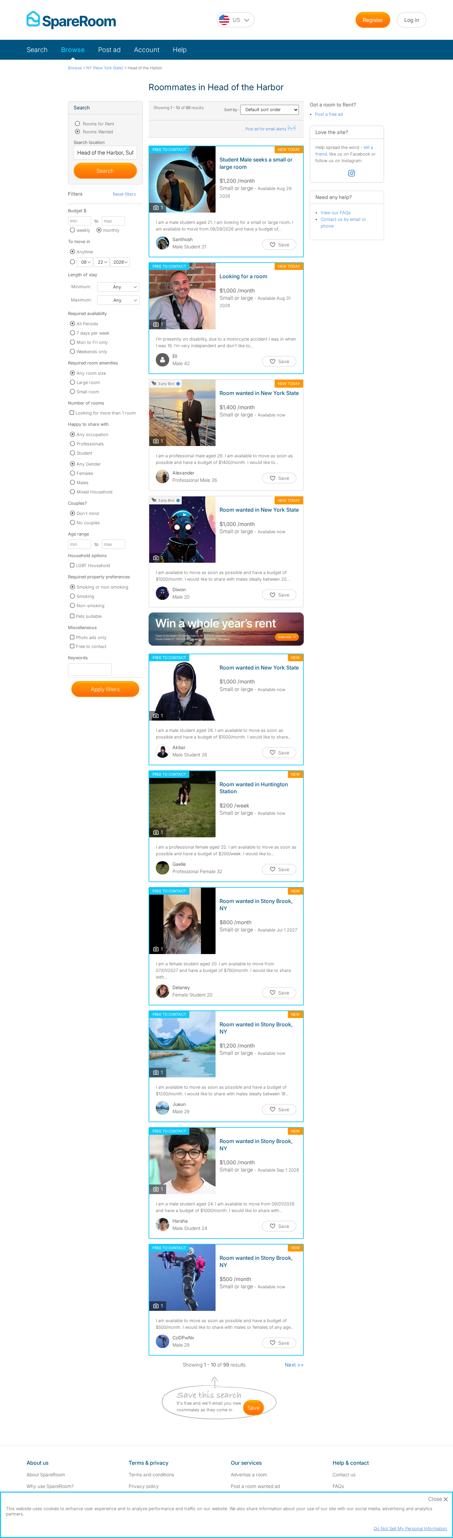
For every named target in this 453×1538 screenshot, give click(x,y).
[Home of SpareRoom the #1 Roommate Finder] (71, 20)
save (253, 1407)
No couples (88, 522)
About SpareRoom (46, 1474)
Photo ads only (91, 637)
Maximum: (81, 299)
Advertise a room (249, 1474)
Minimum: (81, 286)
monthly (111, 230)
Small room (88, 391)
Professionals (90, 443)
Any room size (91, 373)
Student (84, 453)
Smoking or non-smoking (102, 587)
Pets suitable (88, 616)
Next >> (294, 1365)
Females (85, 473)
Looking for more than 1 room (106, 413)
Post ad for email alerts (266, 128)
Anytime (85, 251)
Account (147, 50)
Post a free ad (329, 114)
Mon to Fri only (92, 342)
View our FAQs (336, 212)
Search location (89, 142)
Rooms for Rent (98, 123)
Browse (73, 50)
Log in (411, 20)
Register (373, 20)
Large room (88, 382)
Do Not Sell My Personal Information (410, 1528)
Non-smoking (90, 605)
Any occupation (92, 434)
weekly (83, 230)
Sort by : (232, 109)
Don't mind (88, 513)
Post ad (109, 50)
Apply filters (105, 689)
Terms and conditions (151, 1474)
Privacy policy (144, 1486)
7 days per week (93, 333)
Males (83, 482)
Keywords (78, 659)
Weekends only (92, 351)
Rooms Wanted (97, 131)
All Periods (87, 323)
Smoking (85, 596)
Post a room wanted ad (255, 1486)
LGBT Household (93, 565)
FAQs (338, 1486)
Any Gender (89, 464)
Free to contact (91, 646)
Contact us (344, 1474)
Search (37, 50)
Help (180, 50)
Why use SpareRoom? (50, 1486)
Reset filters (124, 194)
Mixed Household (94, 491)
